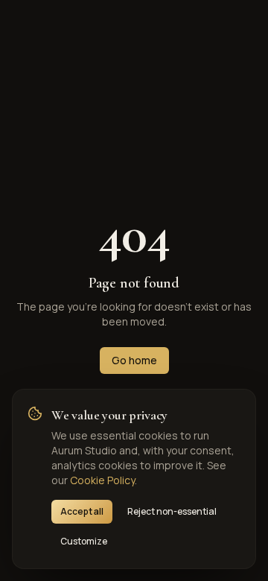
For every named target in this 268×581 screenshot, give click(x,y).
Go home (134, 360)
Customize (83, 541)
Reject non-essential (172, 511)
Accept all (81, 511)
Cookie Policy (102, 480)
